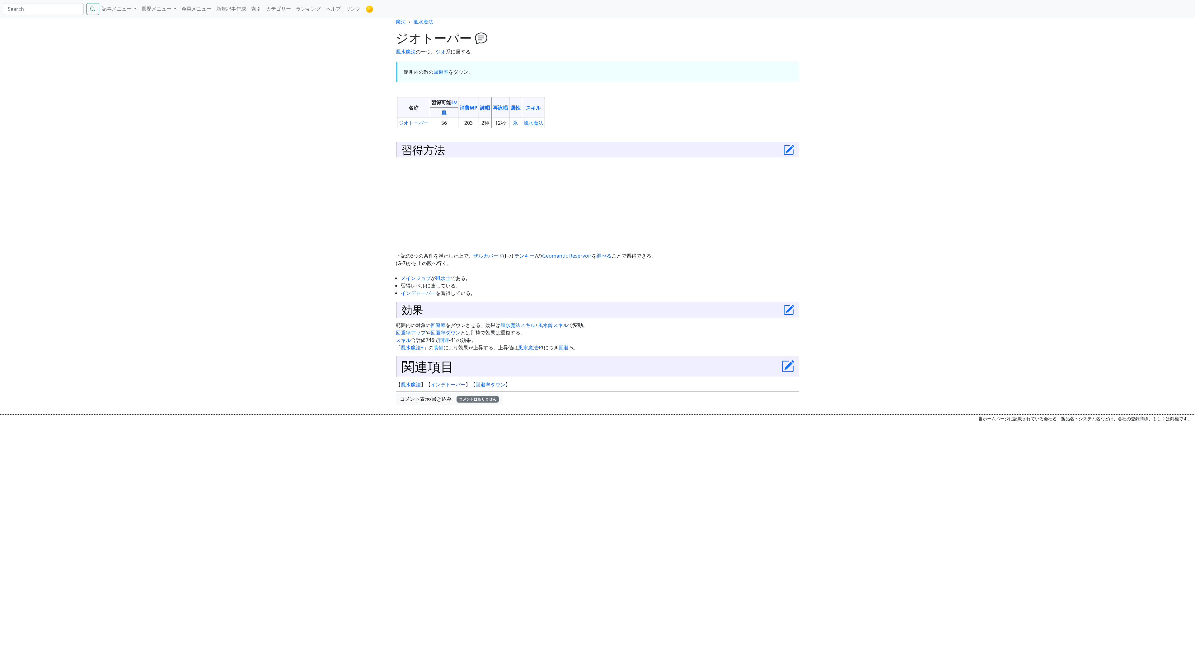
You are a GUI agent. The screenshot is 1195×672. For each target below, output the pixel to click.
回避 (444, 340)
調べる (604, 255)
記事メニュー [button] (117, 8)
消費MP (468, 107)
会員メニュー (196, 8)
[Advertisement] (597, 204)
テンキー (524, 255)
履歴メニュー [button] (157, 8)
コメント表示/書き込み (448, 398)
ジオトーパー (414, 122)
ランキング (308, 8)
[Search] (92, 9)
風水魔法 (423, 21)
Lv (454, 102)
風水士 (443, 278)
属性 (516, 107)
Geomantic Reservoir (567, 255)
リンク (353, 8)
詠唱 (485, 107)
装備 (438, 347)
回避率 (440, 71)
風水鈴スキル (553, 325)
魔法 (401, 21)
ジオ (441, 51)
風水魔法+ (412, 347)
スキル (533, 107)
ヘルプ (333, 8)
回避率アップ (411, 332)
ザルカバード (488, 255)
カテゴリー (278, 8)
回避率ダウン (446, 332)
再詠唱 (500, 107)
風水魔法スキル (517, 325)
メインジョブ (416, 278)
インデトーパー (418, 293)
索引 (256, 8)
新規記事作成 (231, 8)
